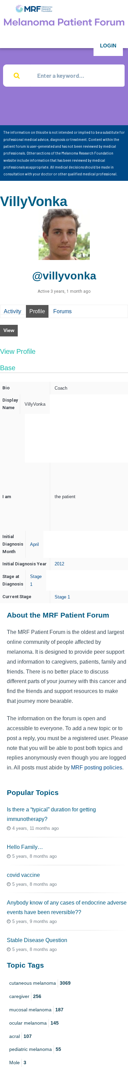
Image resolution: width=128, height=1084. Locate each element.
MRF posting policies (96, 767)
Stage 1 (62, 596)
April (34, 544)
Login (108, 45)
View (8, 330)
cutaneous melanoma (40, 983)
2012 (59, 563)
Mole (17, 1062)
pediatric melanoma (35, 1049)
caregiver (25, 996)
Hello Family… (25, 847)
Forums (62, 311)
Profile (37, 311)
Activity (12, 311)
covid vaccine (23, 875)
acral (20, 1036)
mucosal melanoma (36, 1009)
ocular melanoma (34, 1023)
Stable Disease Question (37, 940)
